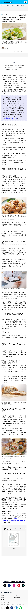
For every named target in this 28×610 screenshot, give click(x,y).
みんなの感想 (23, 15)
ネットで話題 (20, 5)
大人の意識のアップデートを (12, 69)
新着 (2, 5)
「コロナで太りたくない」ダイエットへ (14, 65)
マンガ (8, 5)
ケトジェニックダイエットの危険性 (13, 67)
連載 (13, 5)
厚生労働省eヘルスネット (10, 118)
